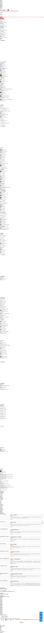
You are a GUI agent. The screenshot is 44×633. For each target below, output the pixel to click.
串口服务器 (1, 492)
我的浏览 (1, 3)
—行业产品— (2, 426)
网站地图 (18, 618)
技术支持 (1, 16)
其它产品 (1, 469)
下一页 (42, 522)
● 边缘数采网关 (2, 276)
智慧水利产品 (2, 447)
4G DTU (1, 493)
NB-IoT (1, 502)
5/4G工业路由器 (2, 491)
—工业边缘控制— (3, 254)
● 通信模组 (1, 233)
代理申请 (1, 601)
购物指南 (1, 511)
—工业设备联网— (3, 126)
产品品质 (1, 600)
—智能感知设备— (3, 361)
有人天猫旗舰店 (5, 618)
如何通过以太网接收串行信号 (14, 581)
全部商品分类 (2, 18)
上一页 (42, 514)
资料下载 (1, 605)
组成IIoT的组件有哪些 (13, 544)
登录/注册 (1, 1)
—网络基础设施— (3, 40)
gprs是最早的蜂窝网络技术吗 (14, 529)
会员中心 (2, 509)
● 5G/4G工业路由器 (3, 61)
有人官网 (1, 618)
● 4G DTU (1, 147)
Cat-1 (1, 500)
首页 (0, 490)
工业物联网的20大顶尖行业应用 (14, 551)
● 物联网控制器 (2, 297)
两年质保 (1, 609)
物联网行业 (1, 504)
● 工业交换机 (2, 83)
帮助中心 (1, 496)
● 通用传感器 (2, 404)
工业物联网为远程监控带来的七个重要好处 (16, 573)
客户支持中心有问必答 (4, 617)
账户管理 (1, 510)
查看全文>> (11, 519)
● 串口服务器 (2, 169)
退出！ (4, 626)
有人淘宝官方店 (10, 618)
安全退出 (1, 2)
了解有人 (2, 505)
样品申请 (1, 603)
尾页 (42, 523)
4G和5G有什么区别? (13, 522)
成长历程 (1, 508)
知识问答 (1, 606)
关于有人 (1, 495)
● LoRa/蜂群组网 (2, 190)
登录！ (4, 625)
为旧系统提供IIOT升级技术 (14, 566)
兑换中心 (1, 8)
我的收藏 (1, 4)
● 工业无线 (1, 104)
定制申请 (1, 602)
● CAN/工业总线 (2, 211)
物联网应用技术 (14, 618)
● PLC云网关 (2, 319)
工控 (0, 503)
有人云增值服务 (2, 19)
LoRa (0, 501)
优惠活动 (1, 6)
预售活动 (1, 7)
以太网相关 (1, 498)
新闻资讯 (1, 497)
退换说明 (1, 610)
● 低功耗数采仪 (2, 383)
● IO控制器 (1, 340)
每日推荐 (2, 513)
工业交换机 (1, 494)
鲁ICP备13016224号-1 (37, 619)
